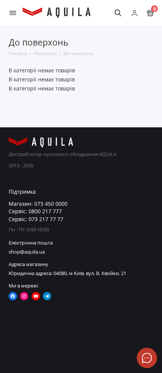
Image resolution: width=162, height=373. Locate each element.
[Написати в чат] (147, 358)
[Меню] (13, 13)
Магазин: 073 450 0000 (38, 203)
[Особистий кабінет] (134, 13)
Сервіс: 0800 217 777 (35, 211)
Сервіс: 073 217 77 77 (36, 219)
